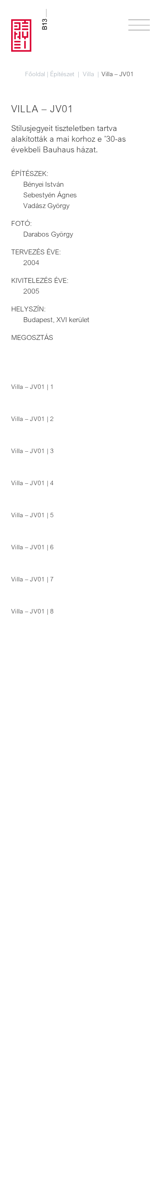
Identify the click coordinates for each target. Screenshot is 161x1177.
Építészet (63, 74)
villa (89, 74)
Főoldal (35, 74)
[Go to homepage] (29, 30)
